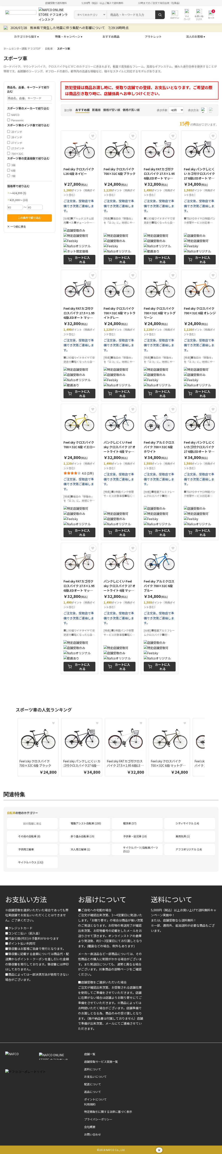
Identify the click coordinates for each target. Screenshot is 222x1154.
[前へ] (13, 748)
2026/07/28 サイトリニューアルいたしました (44, 27)
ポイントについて (95, 1099)
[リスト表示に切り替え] (211, 110)
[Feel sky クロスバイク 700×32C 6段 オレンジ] (199, 335)
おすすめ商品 (111, 36)
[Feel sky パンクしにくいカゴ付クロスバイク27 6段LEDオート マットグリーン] (199, 472)
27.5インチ (17, 148)
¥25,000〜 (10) (19, 200)
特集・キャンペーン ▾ (68, 36)
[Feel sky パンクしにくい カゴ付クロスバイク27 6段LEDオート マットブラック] (199, 199)
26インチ (16, 137)
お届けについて (102, 899)
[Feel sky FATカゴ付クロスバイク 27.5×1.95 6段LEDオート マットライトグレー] (159, 199)
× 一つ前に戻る (16, 226)
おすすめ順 (82, 110)
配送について (92, 1084)
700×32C (17, 153)
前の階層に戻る (32, 823)
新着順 (96, 110)
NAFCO (15, 115)
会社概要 (89, 1127)
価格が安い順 (111, 110)
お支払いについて (95, 1076)
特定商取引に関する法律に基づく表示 (108, 1112)
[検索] (160, 14)
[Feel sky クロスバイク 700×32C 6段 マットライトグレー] (119, 335)
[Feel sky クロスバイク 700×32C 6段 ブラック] (119, 199)
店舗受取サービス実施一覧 (101, 1062)
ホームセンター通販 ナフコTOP (22, 48)
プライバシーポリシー (98, 1119)
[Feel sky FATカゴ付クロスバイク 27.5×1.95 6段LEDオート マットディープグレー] (79, 335)
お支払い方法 (26, 899)
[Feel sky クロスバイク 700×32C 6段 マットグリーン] (159, 335)
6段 (13, 170)
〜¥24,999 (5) (18, 193)
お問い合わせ (92, 1134)
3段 (13, 165)
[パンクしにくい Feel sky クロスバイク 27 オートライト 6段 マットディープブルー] (119, 472)
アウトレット (153, 36)
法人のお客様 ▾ (195, 36)
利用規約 (89, 1104)
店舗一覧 (89, 1054)
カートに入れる (82, 259)
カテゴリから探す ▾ (26, 36)
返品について (92, 1092)
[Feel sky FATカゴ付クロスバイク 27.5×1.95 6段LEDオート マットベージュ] (79, 608)
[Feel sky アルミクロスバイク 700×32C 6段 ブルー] (159, 608)
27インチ (16, 143)
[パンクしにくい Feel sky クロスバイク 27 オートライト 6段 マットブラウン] (119, 608)
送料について (171, 899)
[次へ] (209, 748)
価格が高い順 (131, 110)
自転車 (49, 48)
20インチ (16, 131)
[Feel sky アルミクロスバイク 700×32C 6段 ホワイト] (159, 472)
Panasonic (17, 120)
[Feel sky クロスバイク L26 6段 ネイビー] (79, 199)
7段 (13, 176)
